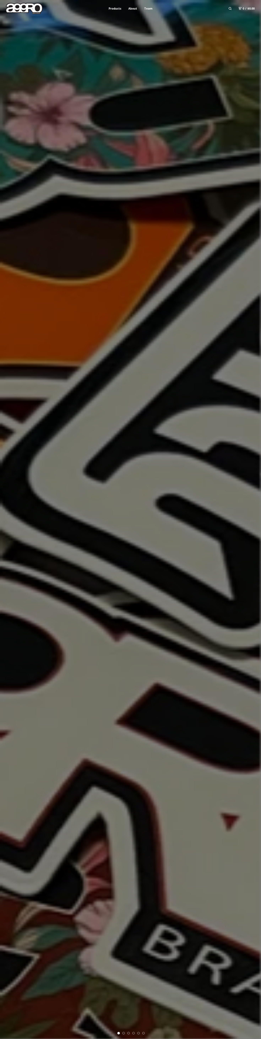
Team (148, 8)
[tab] (118, 1033)
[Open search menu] (230, 8)
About (132, 8)
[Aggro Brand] (24, 8)
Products (115, 8)
